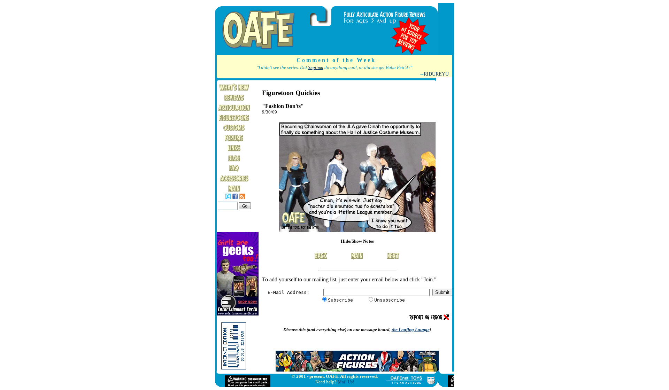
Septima (315, 67)
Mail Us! (346, 381)
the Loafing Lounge (411, 329)
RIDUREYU (436, 74)
